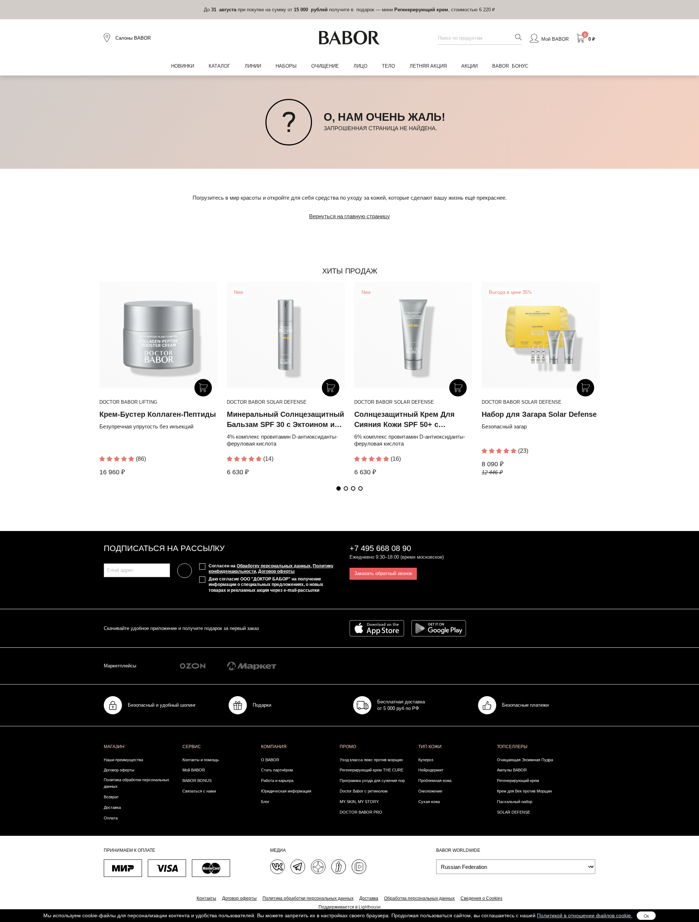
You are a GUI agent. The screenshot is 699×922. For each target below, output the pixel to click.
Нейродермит (430, 770)
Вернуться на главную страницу (349, 216)
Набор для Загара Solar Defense (539, 414)
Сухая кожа (429, 801)
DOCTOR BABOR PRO (361, 812)
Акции (469, 66)
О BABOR (270, 760)
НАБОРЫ (286, 66)
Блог (265, 801)
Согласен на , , (271, 568)
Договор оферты (276, 571)
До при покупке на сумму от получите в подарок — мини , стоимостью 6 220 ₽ (349, 9)
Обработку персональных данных (274, 565)
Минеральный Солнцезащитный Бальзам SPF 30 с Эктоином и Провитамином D (285, 424)
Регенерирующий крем (518, 780)
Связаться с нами (199, 791)
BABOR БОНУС (510, 66)
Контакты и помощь (200, 760)
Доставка (112, 807)
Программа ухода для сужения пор (372, 780)
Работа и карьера (277, 780)
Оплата (111, 818)
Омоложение (430, 791)
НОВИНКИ (182, 66)
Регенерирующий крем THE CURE (371, 770)
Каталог (219, 66)
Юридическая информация (286, 791)
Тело (388, 66)
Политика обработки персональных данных (136, 783)
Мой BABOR (193, 770)
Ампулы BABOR (512, 770)
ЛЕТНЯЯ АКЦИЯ (428, 66)
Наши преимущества (123, 760)
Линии (253, 66)
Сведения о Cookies (481, 898)
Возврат (111, 797)
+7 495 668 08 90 (380, 548)
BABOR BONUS (197, 780)
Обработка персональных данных (419, 898)
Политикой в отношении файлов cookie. (584, 915)
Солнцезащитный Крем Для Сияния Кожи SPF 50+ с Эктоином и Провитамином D (407, 424)
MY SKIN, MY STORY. (359, 801)
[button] (338, 488)
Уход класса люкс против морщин (371, 760)
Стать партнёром (277, 770)
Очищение (325, 66)
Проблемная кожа (434, 780)
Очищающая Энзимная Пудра (525, 760)
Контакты (206, 898)
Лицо (360, 66)
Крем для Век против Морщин (524, 791)
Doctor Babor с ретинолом (364, 791)
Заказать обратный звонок (383, 573)
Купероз (425, 760)
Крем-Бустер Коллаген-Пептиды (157, 414)
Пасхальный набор (514, 801)
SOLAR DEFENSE (513, 812)
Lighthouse (370, 907)
